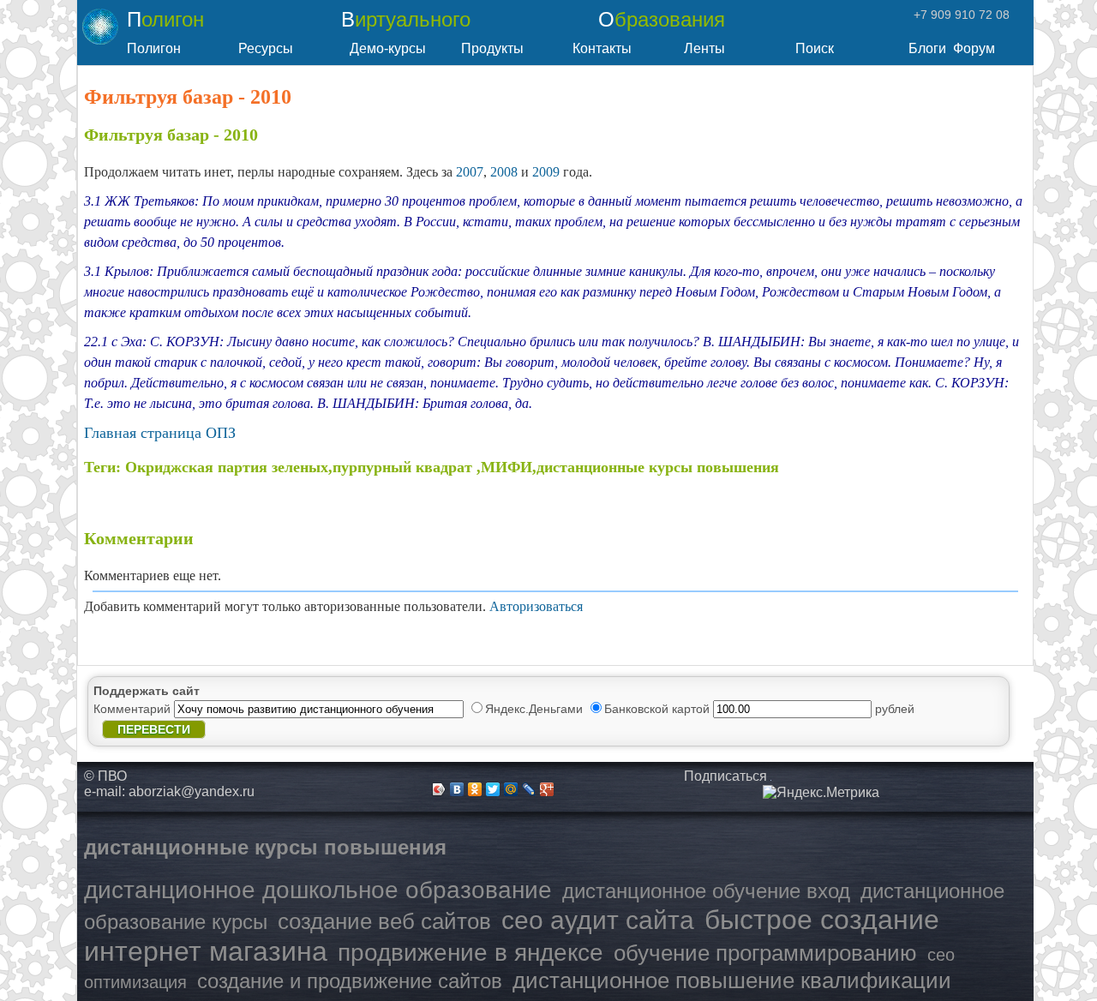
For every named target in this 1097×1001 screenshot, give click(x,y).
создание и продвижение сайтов (349, 980)
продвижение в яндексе (470, 952)
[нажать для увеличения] (821, 792)
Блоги (927, 48)
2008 (504, 172)
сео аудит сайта (597, 920)
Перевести (153, 729)
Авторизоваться (536, 606)
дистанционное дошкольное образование (318, 890)
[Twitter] (493, 789)
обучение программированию (765, 953)
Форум (974, 48)
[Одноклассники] (475, 789)
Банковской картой (658, 709)
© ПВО (105, 776)
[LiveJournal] (529, 789)
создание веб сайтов (384, 921)
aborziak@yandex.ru (192, 791)
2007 (469, 172)
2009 (546, 172)
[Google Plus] (547, 789)
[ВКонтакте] (457, 789)
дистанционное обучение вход (706, 890)
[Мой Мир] (511, 789)
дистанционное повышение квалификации (732, 980)
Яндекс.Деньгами (535, 709)
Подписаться (725, 776)
